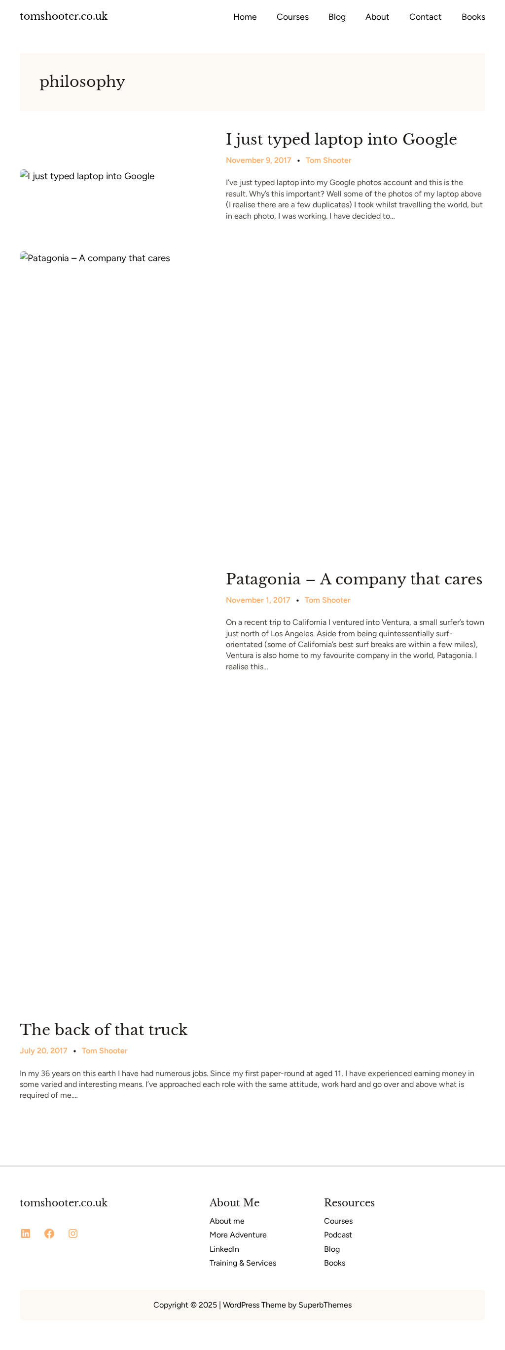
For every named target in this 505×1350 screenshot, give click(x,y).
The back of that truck (103, 1030)
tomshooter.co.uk (64, 16)
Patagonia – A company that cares (354, 579)
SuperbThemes (325, 1305)
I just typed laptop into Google (341, 140)
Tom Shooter (329, 160)
